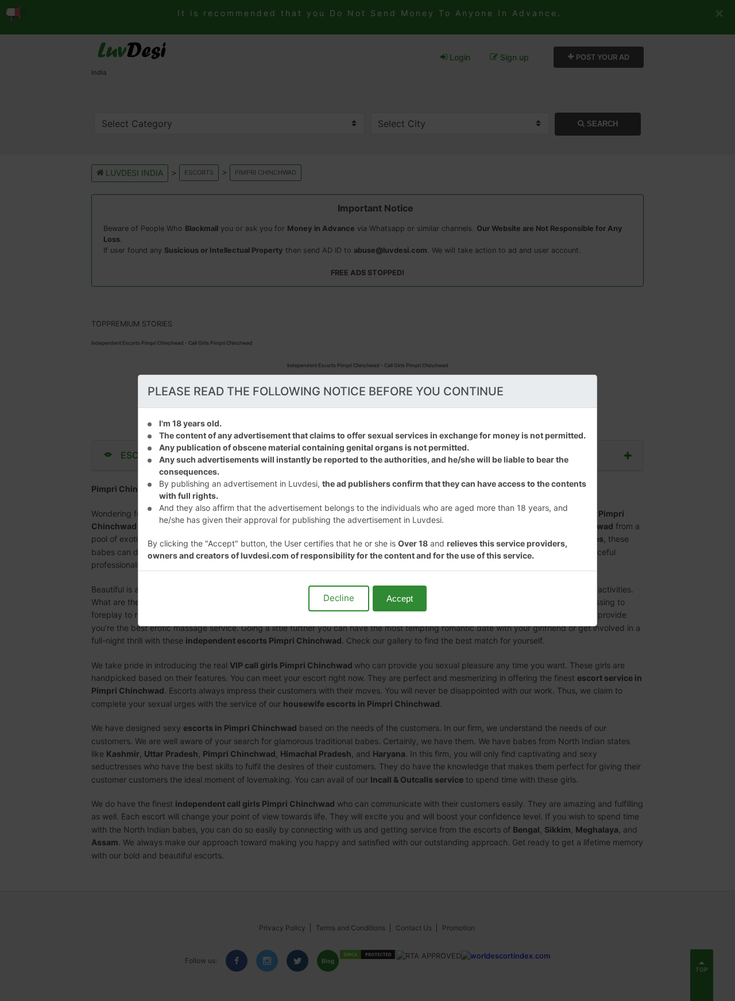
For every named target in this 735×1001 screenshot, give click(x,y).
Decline (338, 597)
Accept (399, 598)
